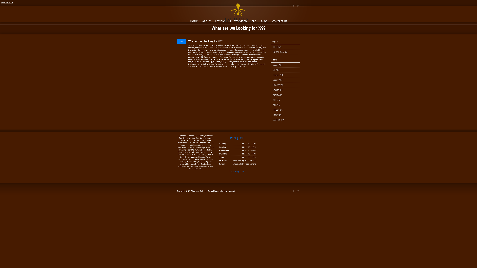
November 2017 (278, 84)
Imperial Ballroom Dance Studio (205, 191)
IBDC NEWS (277, 46)
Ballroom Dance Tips (280, 51)
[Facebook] (293, 5)
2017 (190, 191)
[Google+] (298, 5)
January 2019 (277, 65)
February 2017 (278, 109)
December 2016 (278, 119)
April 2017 (276, 104)
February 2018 (278, 74)
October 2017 (277, 89)
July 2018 (276, 69)
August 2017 (277, 94)
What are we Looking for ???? (205, 41)
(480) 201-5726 (7, 2)
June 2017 (276, 99)
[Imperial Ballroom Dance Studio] (238, 12)
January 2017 (277, 114)
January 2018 (277, 79)
